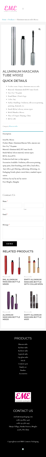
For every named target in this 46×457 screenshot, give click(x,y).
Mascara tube (13, 126)
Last (25, 209)
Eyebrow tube (23, 351)
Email (5, 214)
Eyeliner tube (23, 348)
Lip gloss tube (23, 357)
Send (9, 244)
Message (6, 225)
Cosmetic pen (23, 364)
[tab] (23, 133)
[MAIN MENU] (23, 8)
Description (7, 134)
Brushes (23, 370)
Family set (23, 367)
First (4, 209)
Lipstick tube (23, 354)
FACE (23, 361)
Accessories (23, 374)
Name (5, 201)
